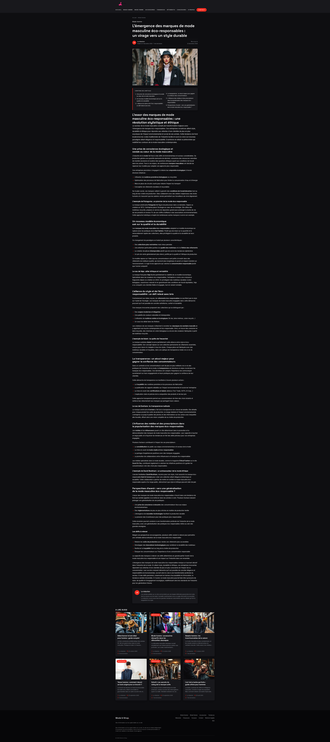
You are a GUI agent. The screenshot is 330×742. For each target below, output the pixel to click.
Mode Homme (128, 9)
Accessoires (150, 9)
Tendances (161, 9)
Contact (201, 9)
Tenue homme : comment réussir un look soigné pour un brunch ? (129, 683)
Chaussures (181, 9)
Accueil (118, 9)
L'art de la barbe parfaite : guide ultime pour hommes (195, 683)
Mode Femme (139, 9)
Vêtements (171, 9)
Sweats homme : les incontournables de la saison (196, 637)
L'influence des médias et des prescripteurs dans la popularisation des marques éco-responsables (180, 100)
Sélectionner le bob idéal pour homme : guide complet (128, 637)
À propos (191, 9)
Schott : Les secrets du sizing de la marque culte (160, 683)
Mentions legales (209, 718)
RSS (213, 720)
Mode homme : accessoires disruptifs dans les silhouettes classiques (161, 638)
